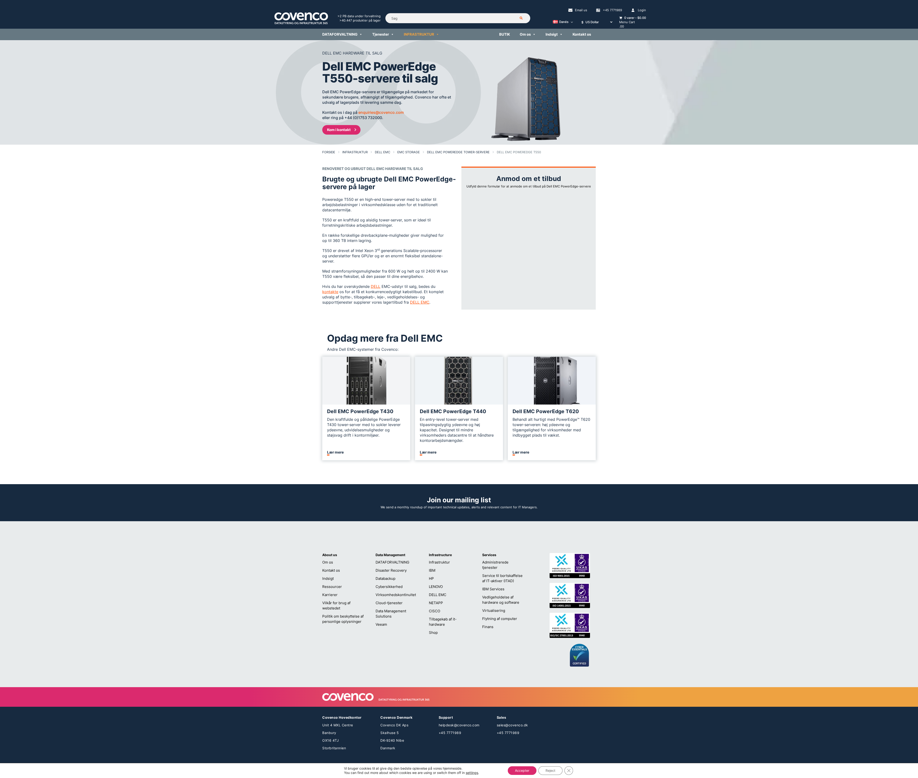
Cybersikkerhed (389, 586)
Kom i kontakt (339, 129)
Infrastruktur (355, 152)
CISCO (434, 611)
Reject (550, 770)
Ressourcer (332, 586)
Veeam (381, 624)
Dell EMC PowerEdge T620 (546, 411)
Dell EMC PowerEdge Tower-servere (458, 152)
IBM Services (493, 589)
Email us (581, 10)
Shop (433, 632)
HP (431, 578)
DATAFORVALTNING (339, 34)
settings (472, 773)
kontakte (330, 291)
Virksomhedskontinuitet (396, 594)
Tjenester (380, 34)
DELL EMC (382, 152)
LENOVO (436, 586)
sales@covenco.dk (512, 725)
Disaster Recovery (391, 570)
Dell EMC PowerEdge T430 (360, 411)
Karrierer (330, 594)
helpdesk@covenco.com (459, 725)
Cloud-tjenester (389, 603)
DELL (375, 286)
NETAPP (436, 603)
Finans (487, 627)
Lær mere (335, 452)
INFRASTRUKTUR (419, 34)
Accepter (522, 770)
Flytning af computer (499, 618)
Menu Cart (627, 22)
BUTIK (504, 34)
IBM (432, 570)
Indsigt (552, 34)
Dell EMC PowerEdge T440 (453, 411)
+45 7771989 (612, 10)
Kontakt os (582, 34)
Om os (525, 34)
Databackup (385, 578)
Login (642, 10)
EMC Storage (408, 152)
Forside (328, 152)
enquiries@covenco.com (381, 112)
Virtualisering (493, 610)
